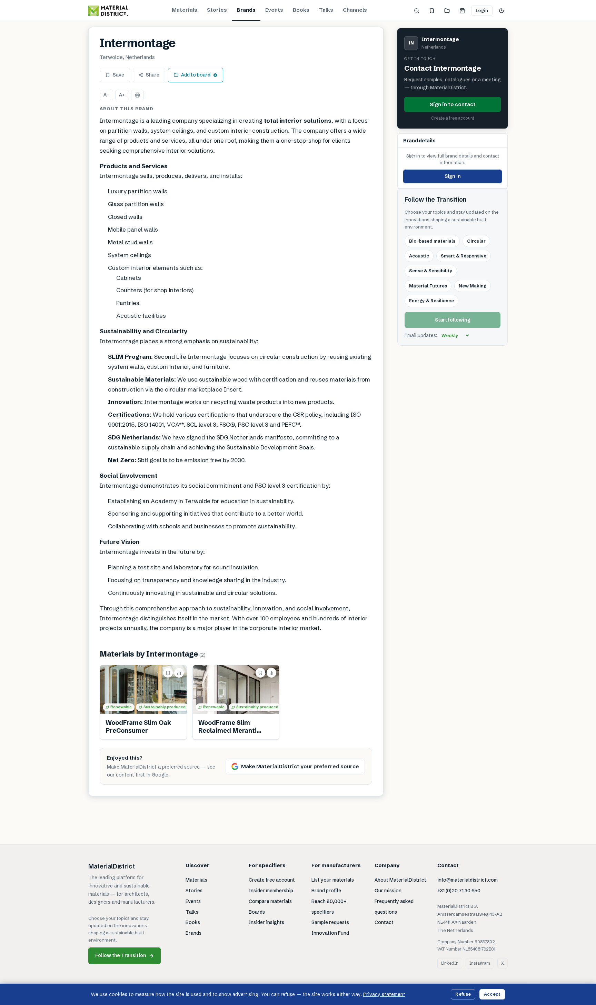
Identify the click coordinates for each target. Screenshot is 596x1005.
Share (152, 75)
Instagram (479, 963)
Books (301, 10)
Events (274, 10)
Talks (326, 10)
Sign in (453, 176)
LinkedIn (449, 963)
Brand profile (326, 890)
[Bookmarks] (432, 10)
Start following (452, 320)
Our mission (388, 890)
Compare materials (270, 901)
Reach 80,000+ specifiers (329, 906)
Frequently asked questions (394, 906)
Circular (476, 241)
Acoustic (419, 255)
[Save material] (168, 673)
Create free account (272, 880)
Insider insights (266, 922)
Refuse (463, 994)
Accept (492, 994)
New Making (472, 285)
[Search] (416, 10)
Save (118, 75)
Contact (384, 922)
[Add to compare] (179, 673)
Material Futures (428, 285)
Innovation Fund (330, 933)
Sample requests (330, 922)
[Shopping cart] (462, 10)
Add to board (195, 75)
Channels (355, 10)
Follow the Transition (124, 955)
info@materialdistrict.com (467, 880)
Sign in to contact (453, 104)
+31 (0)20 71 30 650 (458, 890)
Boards (257, 912)
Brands (246, 10)
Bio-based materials (432, 241)
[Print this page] (137, 95)
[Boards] (447, 10)
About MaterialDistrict (400, 880)
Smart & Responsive (463, 255)
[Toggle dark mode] (501, 10)
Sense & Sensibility (431, 270)
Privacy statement (384, 994)
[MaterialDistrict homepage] (108, 11)
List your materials (332, 880)
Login (482, 10)
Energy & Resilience (431, 300)
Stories (217, 10)
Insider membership (271, 890)
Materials (184, 10)
